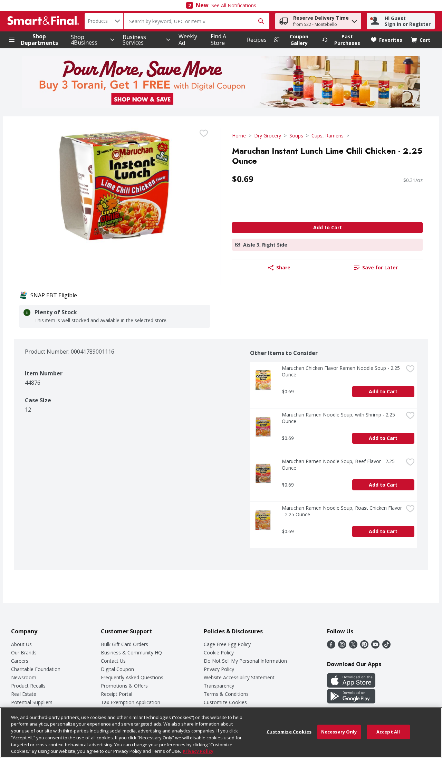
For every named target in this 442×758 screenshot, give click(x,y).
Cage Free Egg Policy (227, 644)
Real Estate (23, 694)
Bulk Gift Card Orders (124, 644)
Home (239, 135)
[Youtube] (375, 646)
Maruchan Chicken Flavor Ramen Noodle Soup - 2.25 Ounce (341, 371)
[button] (354, 19)
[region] (221, 732)
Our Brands (24, 652)
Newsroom (23, 677)
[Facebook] (331, 646)
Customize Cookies (225, 702)
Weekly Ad (188, 39)
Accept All (388, 732)
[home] (44, 21)
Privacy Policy (219, 669)
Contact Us (113, 661)
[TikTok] (386, 646)
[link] (294, 39)
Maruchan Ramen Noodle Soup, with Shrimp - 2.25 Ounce (339, 417)
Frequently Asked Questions (132, 677)
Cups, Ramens (327, 135)
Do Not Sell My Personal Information (245, 661)
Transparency (219, 685)
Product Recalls (28, 685)
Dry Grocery (267, 135)
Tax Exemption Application (130, 702)
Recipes (257, 40)
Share (283, 267)
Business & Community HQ (131, 652)
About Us (21, 644)
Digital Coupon (117, 669)
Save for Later (380, 267)
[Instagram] (342, 646)
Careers (19, 661)
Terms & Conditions (226, 694)
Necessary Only (339, 732)
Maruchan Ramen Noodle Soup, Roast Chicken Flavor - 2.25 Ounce (342, 511)
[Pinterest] (364, 646)
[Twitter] (353, 646)
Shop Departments (39, 40)
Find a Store (218, 39)
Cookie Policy (219, 652)
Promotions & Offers (124, 685)
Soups (296, 135)
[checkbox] (204, 133)
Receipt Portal (116, 694)
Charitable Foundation (35, 669)
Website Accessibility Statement (239, 677)
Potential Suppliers (31, 702)
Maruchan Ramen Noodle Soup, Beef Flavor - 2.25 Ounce (339, 464)
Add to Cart (327, 227)
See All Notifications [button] (233, 5)
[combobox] (104, 21)
